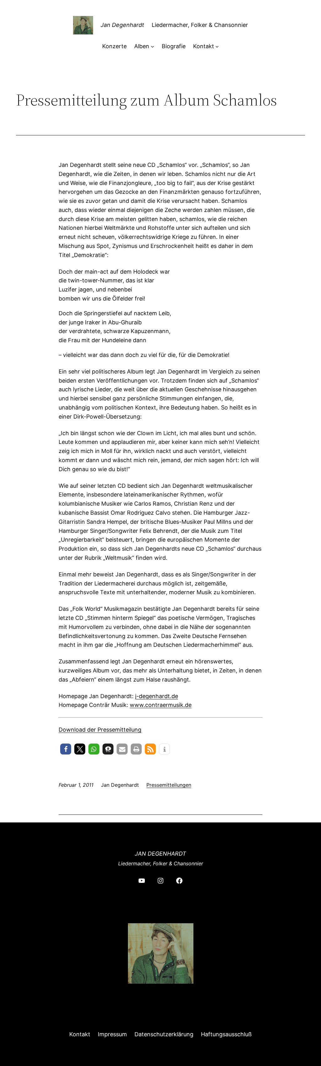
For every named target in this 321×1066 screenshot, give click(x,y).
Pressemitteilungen (168, 785)
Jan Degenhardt (122, 25)
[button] (65, 749)
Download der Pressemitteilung (100, 729)
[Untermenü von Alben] (152, 46)
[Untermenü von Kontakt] (217, 46)
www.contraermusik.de (161, 705)
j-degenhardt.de (156, 696)
